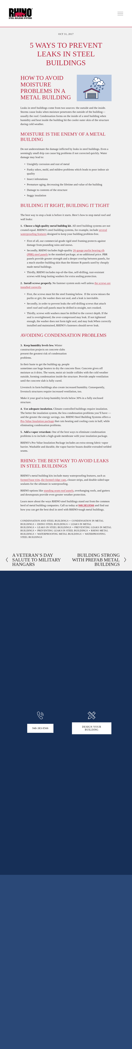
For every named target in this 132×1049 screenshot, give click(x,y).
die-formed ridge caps (53, 479)
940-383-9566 (40, 728)
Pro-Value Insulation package (37, 421)
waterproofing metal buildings (59, 534)
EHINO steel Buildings (52, 524)
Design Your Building (91, 728)
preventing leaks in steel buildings (62, 530)
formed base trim (30, 479)
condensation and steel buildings (44, 520)
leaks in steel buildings (54, 527)
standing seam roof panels (59, 490)
